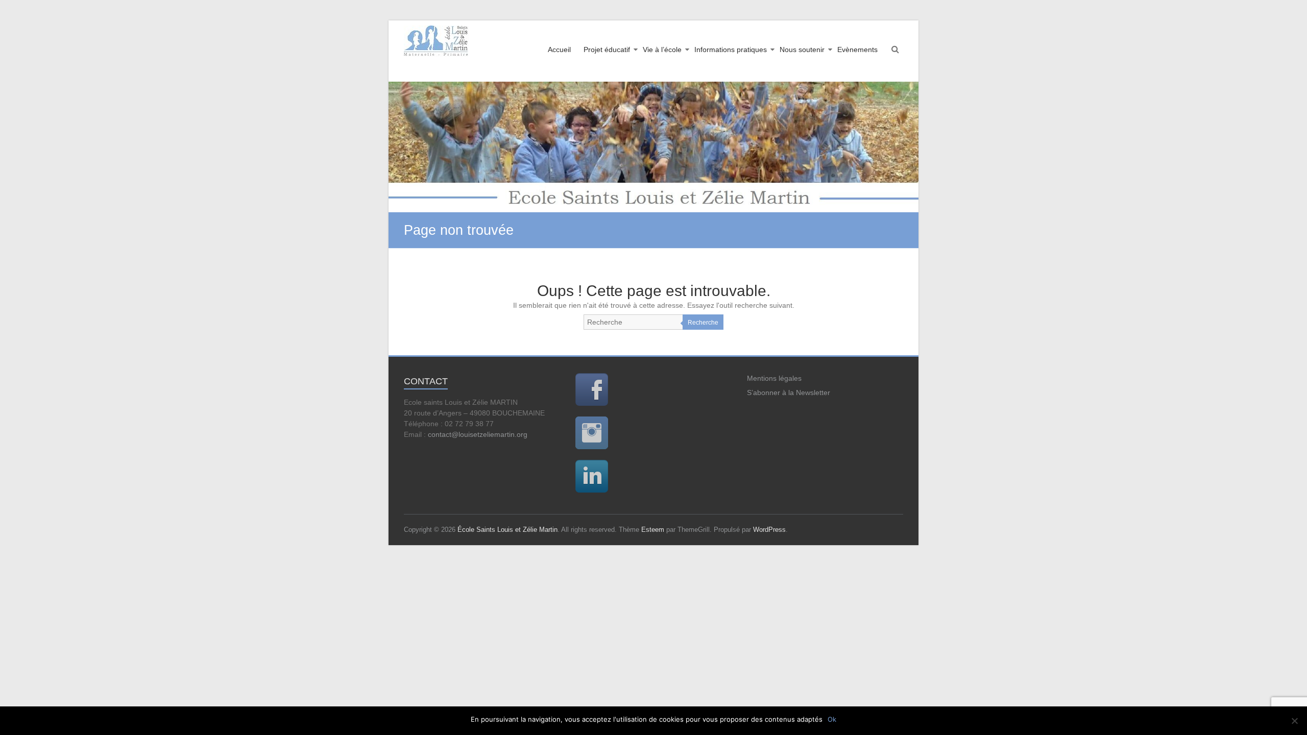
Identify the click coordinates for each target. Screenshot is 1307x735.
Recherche (703, 322)
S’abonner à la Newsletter (788, 392)
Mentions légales (774, 378)
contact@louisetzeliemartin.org (477, 434)
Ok (832, 719)
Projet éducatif (607, 49)
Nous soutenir (802, 49)
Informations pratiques (730, 49)
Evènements (857, 49)
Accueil (559, 49)
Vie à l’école (662, 49)
